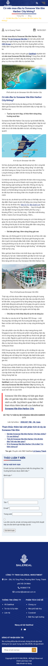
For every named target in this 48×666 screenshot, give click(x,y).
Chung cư (32, 604)
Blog (29, 16)
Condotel (32, 613)
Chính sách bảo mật (24, 661)
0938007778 (25, 588)
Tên (6, 502)
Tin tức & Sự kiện (11, 609)
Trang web (8, 514)
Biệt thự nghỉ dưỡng (36, 617)
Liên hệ (7, 613)
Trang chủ (20, 16)
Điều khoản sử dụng (24, 663)
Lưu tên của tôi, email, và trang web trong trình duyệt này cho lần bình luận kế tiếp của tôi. (24, 523)
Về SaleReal (9, 604)
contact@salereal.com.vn (25, 592)
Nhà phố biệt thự (35, 609)
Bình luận (8, 475)
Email (6, 508)
